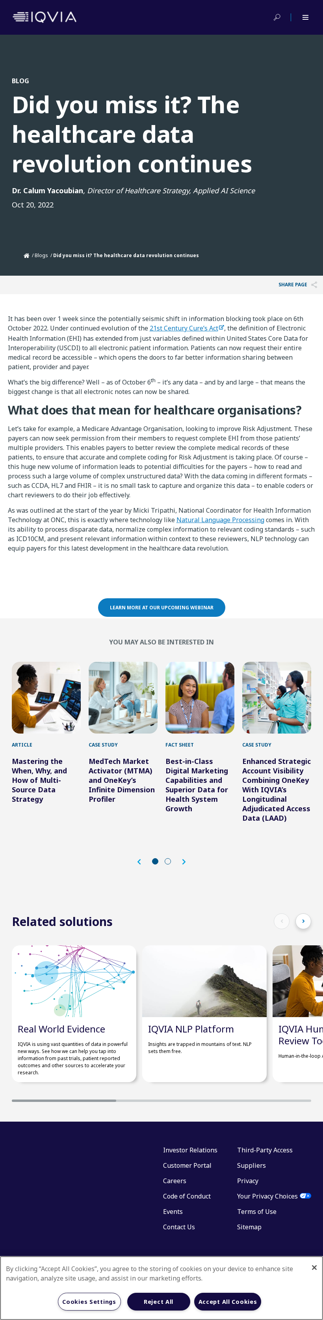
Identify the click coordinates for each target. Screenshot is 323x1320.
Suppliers (251, 1165)
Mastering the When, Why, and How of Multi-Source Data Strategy (39, 780)
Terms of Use (257, 1211)
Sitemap (249, 1227)
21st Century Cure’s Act (184, 328)
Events (173, 1211)
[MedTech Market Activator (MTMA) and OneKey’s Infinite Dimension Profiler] (123, 698)
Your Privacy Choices (267, 1196)
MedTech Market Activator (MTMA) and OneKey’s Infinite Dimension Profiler (122, 780)
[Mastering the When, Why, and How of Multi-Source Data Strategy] (46, 698)
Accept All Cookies (228, 1301)
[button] (143, 862)
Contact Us (179, 1227)
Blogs (41, 255)
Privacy (247, 1180)
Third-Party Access (265, 1150)
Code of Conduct (187, 1196)
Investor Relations (190, 1150)
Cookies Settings (89, 1301)
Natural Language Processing (220, 519)
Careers (174, 1180)
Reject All (158, 1301)
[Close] (314, 1267)
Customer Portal (187, 1165)
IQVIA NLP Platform (191, 1028)
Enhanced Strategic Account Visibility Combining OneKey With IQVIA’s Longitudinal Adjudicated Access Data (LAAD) (276, 789)
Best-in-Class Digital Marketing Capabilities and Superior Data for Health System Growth (196, 784)
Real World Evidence (61, 1028)
